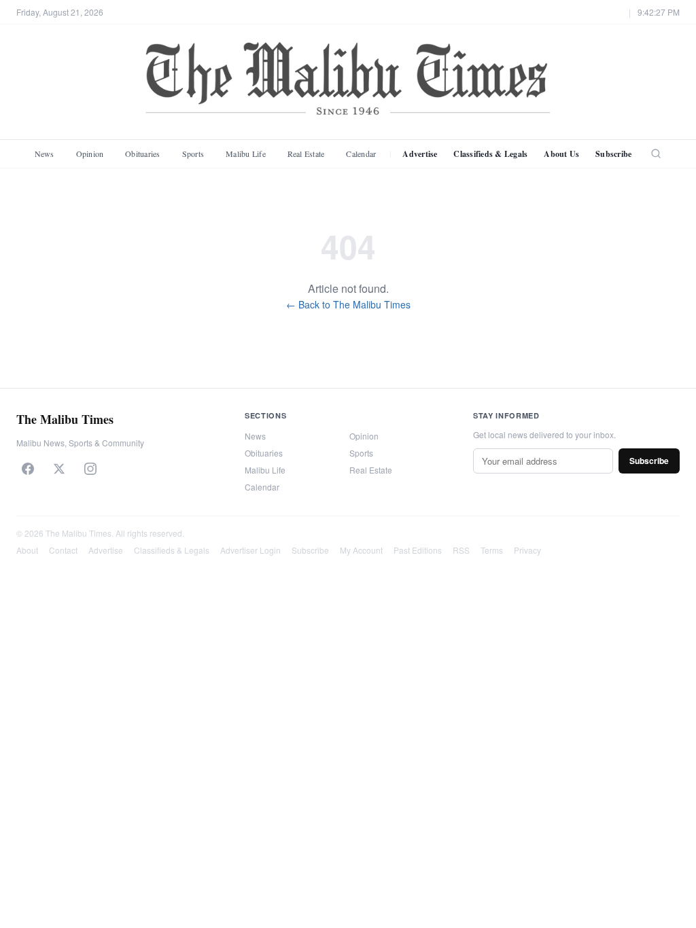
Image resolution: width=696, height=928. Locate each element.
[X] (59, 468)
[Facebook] (27, 468)
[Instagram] (90, 468)
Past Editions (418, 550)
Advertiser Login (250, 550)
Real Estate (306, 153)
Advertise (419, 154)
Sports (193, 153)
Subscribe (613, 154)
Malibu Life (246, 153)
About (27, 550)
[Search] (656, 153)
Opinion (90, 153)
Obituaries (142, 153)
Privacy (527, 550)
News (44, 153)
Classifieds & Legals (490, 154)
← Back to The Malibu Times (348, 304)
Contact (63, 550)
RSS (461, 550)
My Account (361, 550)
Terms (492, 550)
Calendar (361, 153)
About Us (561, 154)
